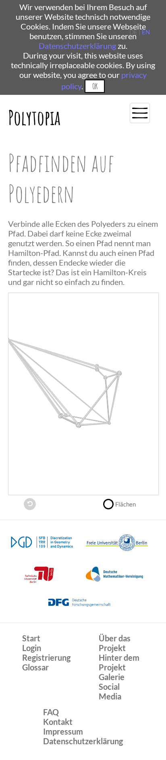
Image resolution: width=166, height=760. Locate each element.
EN (146, 32)
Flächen (125, 504)
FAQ (51, 712)
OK (95, 86)
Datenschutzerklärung (77, 45)
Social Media (110, 691)
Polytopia (34, 117)
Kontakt (58, 722)
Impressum (63, 731)
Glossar (35, 667)
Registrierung (46, 657)
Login (31, 648)
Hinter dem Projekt (119, 662)
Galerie (111, 677)
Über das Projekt (115, 643)
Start (31, 638)
